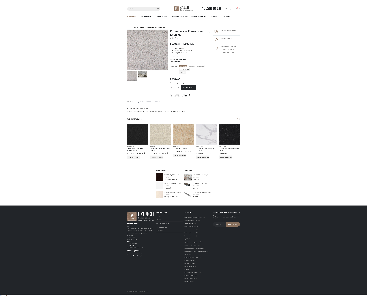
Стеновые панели (145, 16)
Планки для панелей (190, 233)
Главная (192, 2)
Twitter (175, 95)
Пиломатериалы (161, 16)
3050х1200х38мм (184, 69)
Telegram (141, 255)
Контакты (230, 2)
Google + (182, 95)
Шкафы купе (215, 16)
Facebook (171, 95)
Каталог (142, 27)
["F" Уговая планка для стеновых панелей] (188, 194)
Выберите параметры (134, 157)
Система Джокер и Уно (191, 272)
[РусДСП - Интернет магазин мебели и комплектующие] (183, 8)
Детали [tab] (157, 102)
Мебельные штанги (190, 275)
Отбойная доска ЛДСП (191, 220)
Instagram (137, 255)
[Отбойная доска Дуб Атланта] (159, 194)
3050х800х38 (200, 66)
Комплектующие (189, 260)
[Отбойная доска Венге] (159, 177)
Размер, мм (173, 66)
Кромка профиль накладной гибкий (195, 251)
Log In (237, 2)
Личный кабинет (220, 2)
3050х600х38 (192, 66)
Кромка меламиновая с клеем (193, 248)
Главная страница (133, 27)
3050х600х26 (183, 66)
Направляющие (189, 263)
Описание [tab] (130, 102)
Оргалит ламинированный (192, 242)
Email (185, 95)
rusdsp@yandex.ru (132, 243)
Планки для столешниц (191, 227)
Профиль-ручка (189, 266)
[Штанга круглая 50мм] (188, 185)
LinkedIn (178, 95)
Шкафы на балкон (133, 22)
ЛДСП (186, 239)
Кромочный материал (198, 16)
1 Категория (178, 62)
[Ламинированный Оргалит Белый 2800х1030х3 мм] (159, 185)
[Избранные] (231, 8)
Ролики (186, 269)
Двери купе (226, 16)
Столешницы (131, 16)
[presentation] (127, 49)
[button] (237, 119)
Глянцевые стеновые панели (193, 217)
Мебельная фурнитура (179, 16)
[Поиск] (158, 9)
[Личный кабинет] (226, 8)
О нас (198, 2)
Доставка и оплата (208, 2)
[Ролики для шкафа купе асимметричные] (188, 177)
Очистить (182, 72)
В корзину (189, 88)
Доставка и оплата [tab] (145, 102)
